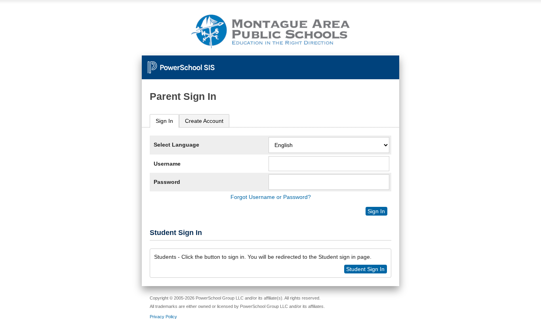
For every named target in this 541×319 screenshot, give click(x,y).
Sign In (164, 121)
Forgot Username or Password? (270, 197)
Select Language (176, 144)
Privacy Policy (163, 316)
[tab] (164, 121)
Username (167, 163)
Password (167, 182)
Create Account (204, 121)
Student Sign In (365, 269)
